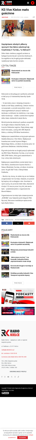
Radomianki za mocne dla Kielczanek (21, 71)
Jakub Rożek (5, 17)
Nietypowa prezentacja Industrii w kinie (22, 251)
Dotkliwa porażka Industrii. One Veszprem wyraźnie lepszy (22, 274)
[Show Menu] (28, 3)
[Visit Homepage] (7, 3)
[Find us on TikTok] (18, 377)
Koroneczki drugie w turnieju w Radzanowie (22, 267)
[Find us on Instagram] (5, 377)
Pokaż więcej (18, 87)
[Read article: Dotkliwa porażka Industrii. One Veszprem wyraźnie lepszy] (5, 275)
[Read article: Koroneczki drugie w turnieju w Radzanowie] (5, 267)
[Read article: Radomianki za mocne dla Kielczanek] (5, 73)
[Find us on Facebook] (1, 377)
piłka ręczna (9, 219)
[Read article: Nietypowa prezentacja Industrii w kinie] (5, 251)
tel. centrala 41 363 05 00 (9, 353)
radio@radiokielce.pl (7, 350)
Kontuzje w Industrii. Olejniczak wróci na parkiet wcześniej (23, 80)
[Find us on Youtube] (8, 377)
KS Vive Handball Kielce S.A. (23, 219)
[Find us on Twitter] (11, 377)
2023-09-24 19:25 (15, 17)
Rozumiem (22, 437)
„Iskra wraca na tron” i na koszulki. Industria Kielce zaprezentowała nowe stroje (21, 259)
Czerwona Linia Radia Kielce (9, 357)
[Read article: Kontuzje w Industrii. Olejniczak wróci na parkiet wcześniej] (5, 81)
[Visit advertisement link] (18, 296)
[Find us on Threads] (15, 377)
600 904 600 (22, 357)
